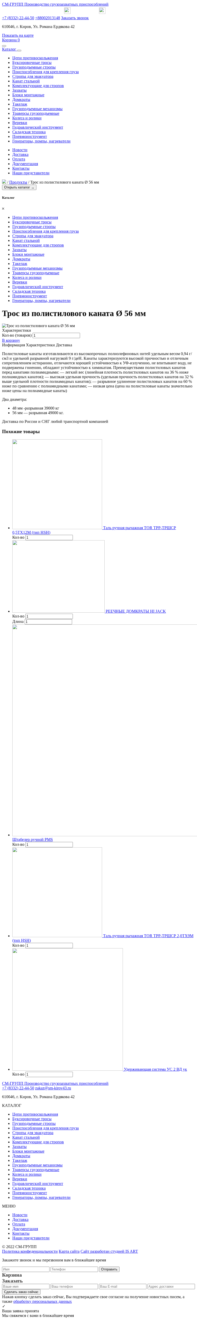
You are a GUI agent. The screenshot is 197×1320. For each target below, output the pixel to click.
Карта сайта (69, 1251)
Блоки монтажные (28, 95)
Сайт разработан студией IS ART (109, 1251)
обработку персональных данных (42, 1301)
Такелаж (19, 104)
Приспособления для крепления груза (45, 72)
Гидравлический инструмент (37, 127)
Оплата (18, 159)
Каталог (9, 49)
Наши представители (31, 173)
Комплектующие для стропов (38, 85)
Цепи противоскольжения (35, 58)
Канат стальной (26, 81)
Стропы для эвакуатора (32, 76)
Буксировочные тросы (32, 62)
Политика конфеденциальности (30, 1251)
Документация (25, 164)
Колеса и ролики (27, 118)
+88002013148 (47, 18)
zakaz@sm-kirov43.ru (53, 1088)
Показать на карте (18, 35)
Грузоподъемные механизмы (37, 109)
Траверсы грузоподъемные (35, 113)
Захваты (19, 90)
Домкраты (21, 99)
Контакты (20, 168)
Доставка (20, 154)
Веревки (19, 122)
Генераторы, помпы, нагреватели (41, 141)
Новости (19, 150)
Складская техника (29, 132)
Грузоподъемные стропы (34, 67)
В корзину (11, 340)
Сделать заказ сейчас (21, 1292)
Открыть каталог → (19, 187)
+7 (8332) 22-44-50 (18, 18)
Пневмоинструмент (29, 136)
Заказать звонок (75, 18)
